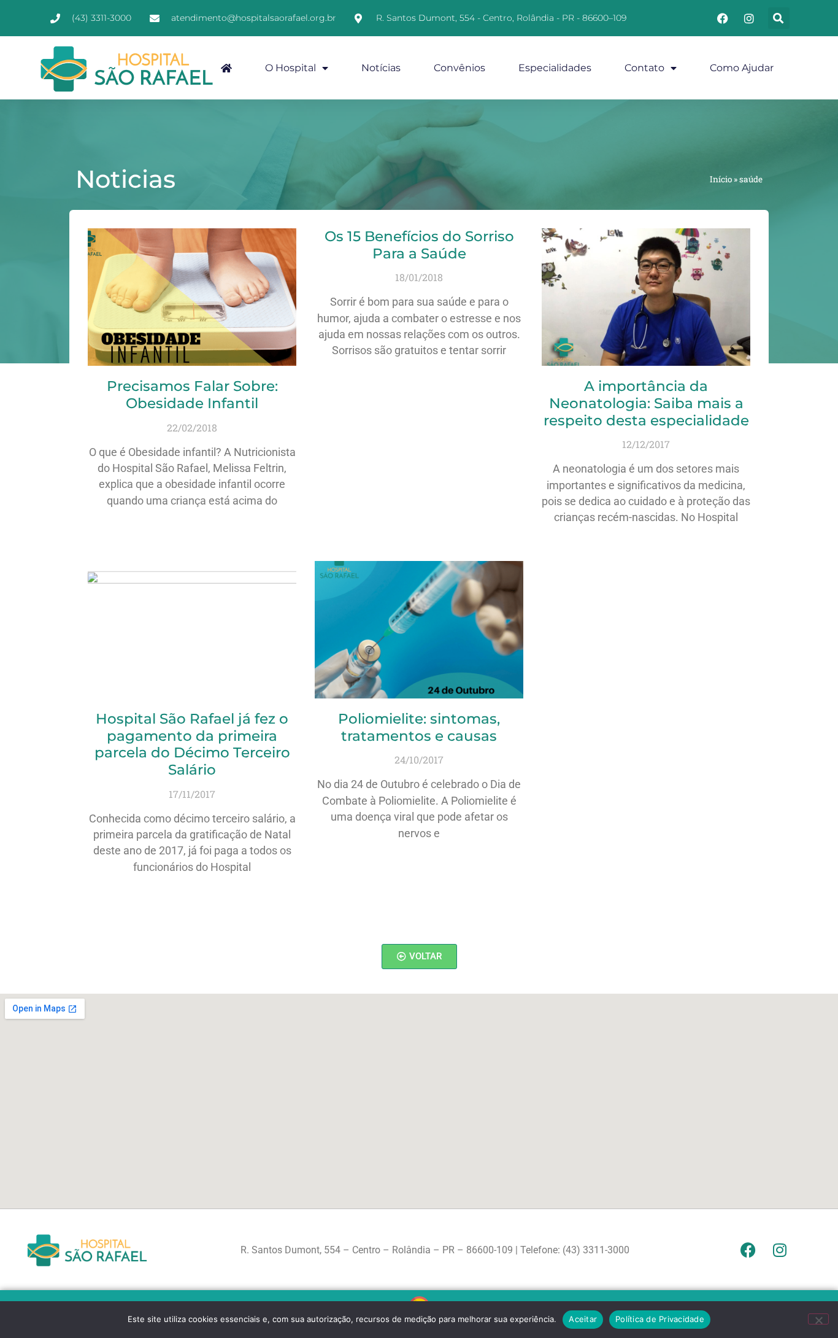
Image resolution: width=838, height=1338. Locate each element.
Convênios (459, 68)
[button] (779, 18)
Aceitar (583, 1319)
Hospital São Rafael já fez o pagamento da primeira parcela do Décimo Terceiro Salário (192, 744)
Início (721, 179)
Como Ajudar (742, 68)
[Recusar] (818, 1318)
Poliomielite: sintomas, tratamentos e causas (419, 727)
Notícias (381, 68)
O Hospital (290, 68)
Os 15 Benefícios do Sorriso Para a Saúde (419, 245)
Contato (644, 68)
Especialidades (554, 68)
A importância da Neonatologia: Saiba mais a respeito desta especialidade (646, 402)
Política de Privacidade (659, 1319)
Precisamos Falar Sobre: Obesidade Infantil (192, 394)
